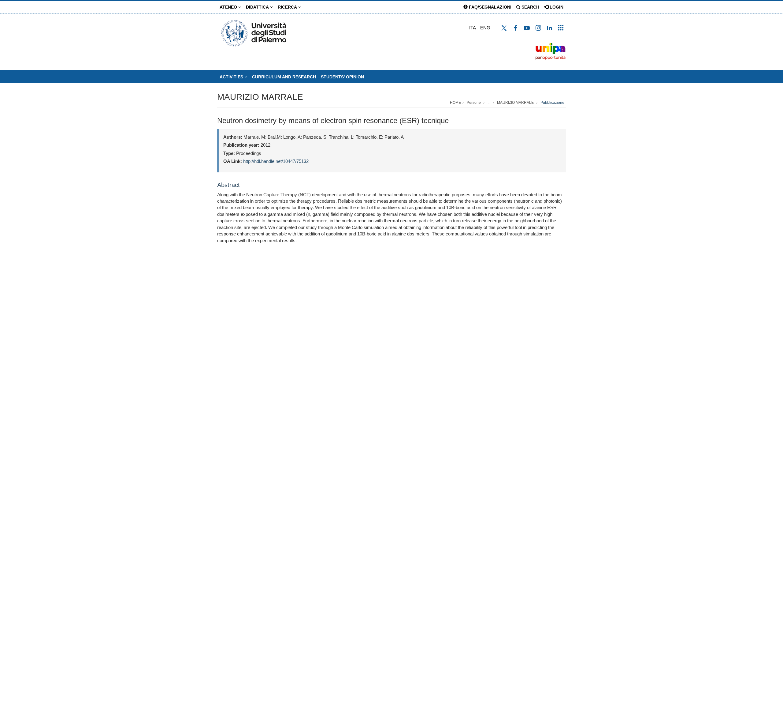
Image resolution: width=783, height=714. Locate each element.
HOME (455, 102)
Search (529, 7)
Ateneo (229, 7)
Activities (232, 76)
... (489, 102)
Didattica (258, 7)
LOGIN (555, 7)
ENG (485, 27)
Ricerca (288, 7)
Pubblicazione (552, 102)
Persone (474, 102)
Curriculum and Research (284, 76)
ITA (472, 27)
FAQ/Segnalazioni (489, 7)
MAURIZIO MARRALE (260, 97)
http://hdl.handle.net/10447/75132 (276, 161)
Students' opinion (342, 76)
